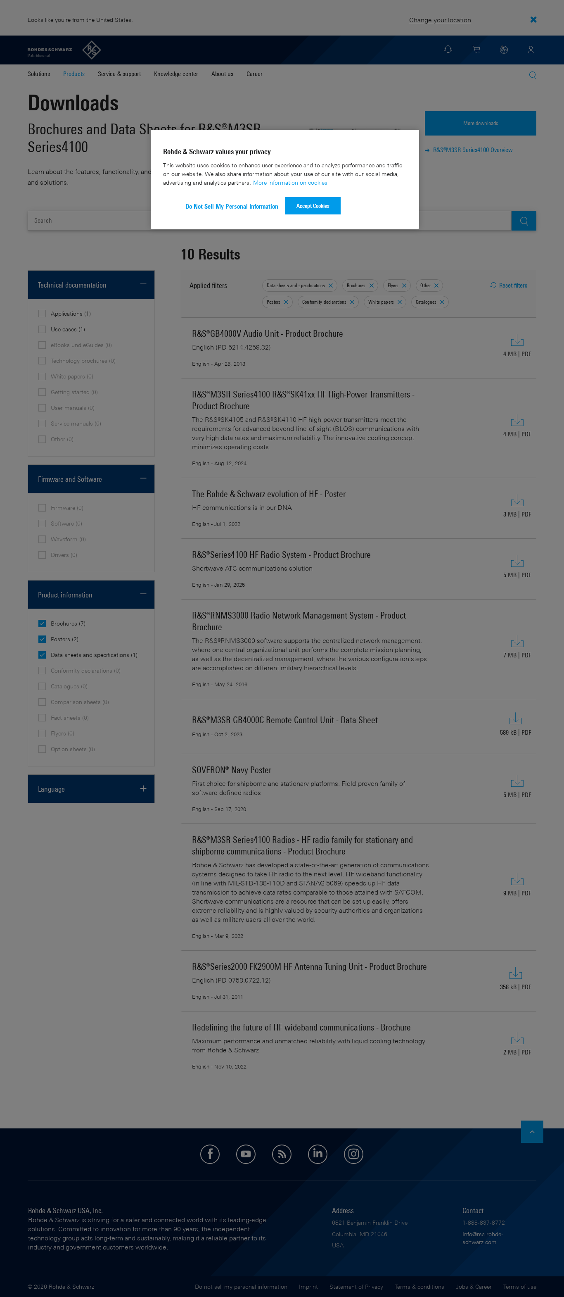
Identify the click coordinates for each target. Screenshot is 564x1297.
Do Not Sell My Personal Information (231, 206)
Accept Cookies (312, 205)
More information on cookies (290, 182)
